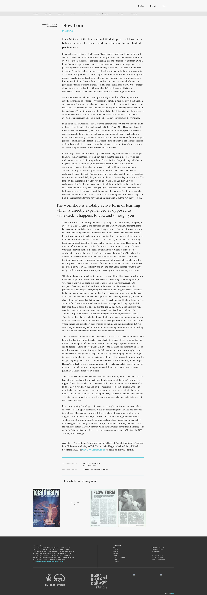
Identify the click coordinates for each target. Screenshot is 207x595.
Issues (35, 14)
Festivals (61, 14)
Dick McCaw (68, 30)
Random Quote (157, 549)
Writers (74, 14)
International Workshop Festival (96, 469)
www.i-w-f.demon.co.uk (93, 449)
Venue (115, 555)
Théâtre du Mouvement (92, 463)
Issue (115, 547)
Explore (141, 6)
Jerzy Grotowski (89, 465)
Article (115, 549)
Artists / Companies (103, 14)
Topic (115, 559)
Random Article (158, 547)
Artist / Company (119, 557)
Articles (48, 14)
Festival (116, 551)
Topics (120, 14)
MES (172, 594)
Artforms (133, 14)
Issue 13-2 (53, 24)
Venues (86, 14)
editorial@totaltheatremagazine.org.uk (48, 561)
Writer (115, 553)
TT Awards (156, 551)
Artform (116, 561)
